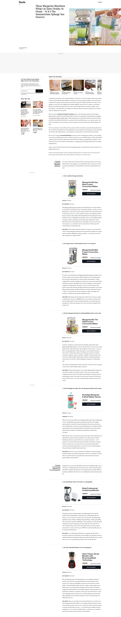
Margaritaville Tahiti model (69, 347)
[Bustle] (22, 2)
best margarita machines (85, 100)
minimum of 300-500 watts (82, 141)
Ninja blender (87, 513)
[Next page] (102, 87)
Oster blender (81, 579)
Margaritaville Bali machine (86, 275)
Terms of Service (39, 93)
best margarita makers (75, 147)
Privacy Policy (24, 94)
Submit (39, 91)
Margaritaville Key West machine (73, 207)
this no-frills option (97, 420)
